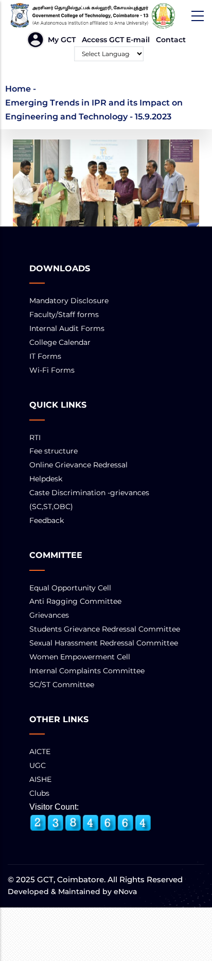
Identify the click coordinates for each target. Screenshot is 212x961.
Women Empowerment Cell (79, 656)
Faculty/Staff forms (64, 314)
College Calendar (60, 342)
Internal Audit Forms (66, 328)
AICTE (39, 751)
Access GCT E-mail (116, 39)
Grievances (49, 615)
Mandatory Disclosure (69, 300)
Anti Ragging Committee (75, 601)
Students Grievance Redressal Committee (104, 629)
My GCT (62, 39)
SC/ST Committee (61, 684)
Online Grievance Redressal (78, 464)
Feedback (46, 520)
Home (18, 89)
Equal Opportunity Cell (70, 587)
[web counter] (90, 823)
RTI (35, 437)
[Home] (106, 16)
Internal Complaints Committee (87, 670)
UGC (37, 765)
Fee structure (53, 451)
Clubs (39, 793)
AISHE (40, 779)
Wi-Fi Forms (52, 370)
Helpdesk (45, 478)
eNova (124, 891)
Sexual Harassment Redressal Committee (103, 643)
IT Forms (45, 356)
